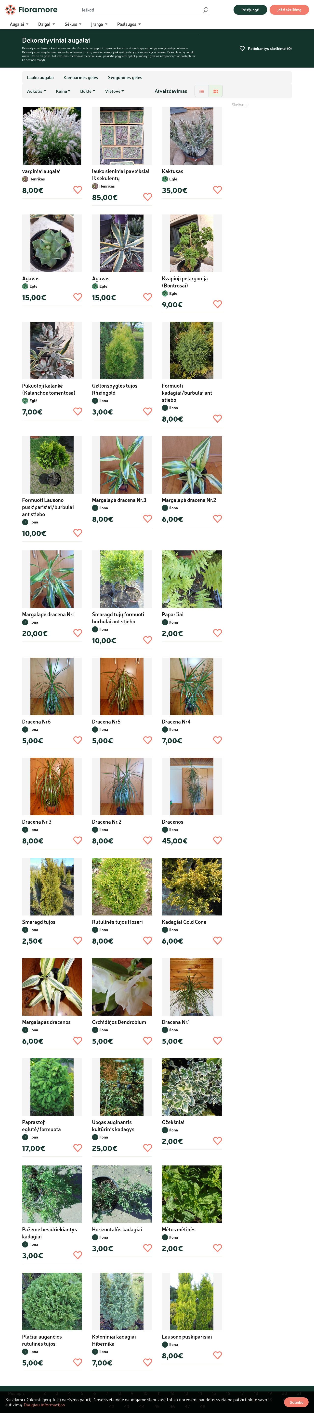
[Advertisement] (262, 180)
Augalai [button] (17, 24)
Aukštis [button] (34, 91)
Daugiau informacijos (44, 1404)
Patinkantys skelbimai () (269, 48)
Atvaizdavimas (171, 91)
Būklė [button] (86, 91)
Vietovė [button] (112, 91)
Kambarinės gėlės (81, 77)
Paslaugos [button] (127, 24)
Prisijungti (250, 9)
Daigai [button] (44, 24)
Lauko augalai (40, 77)
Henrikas (37, 178)
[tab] (202, 91)
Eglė (173, 178)
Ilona (103, 400)
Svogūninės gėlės (125, 77)
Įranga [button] (97, 24)
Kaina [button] (61, 91)
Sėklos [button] (71, 24)
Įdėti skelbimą (289, 9)
